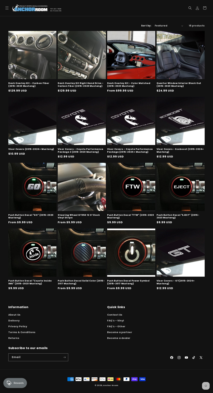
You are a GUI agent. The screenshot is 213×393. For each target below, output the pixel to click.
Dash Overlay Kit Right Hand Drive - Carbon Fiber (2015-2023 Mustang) (81, 85)
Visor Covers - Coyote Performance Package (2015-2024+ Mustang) (130, 150)
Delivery (14, 320)
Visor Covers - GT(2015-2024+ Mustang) (176, 282)
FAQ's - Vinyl (115, 320)
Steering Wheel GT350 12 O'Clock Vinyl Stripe (79, 216)
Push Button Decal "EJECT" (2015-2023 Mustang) (178, 216)
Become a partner (119, 332)
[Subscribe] (64, 357)
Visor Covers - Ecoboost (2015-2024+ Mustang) (180, 150)
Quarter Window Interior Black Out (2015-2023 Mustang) (179, 85)
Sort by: (146, 25)
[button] (7, 8)
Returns (13, 338)
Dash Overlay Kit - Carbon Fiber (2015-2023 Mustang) (28, 85)
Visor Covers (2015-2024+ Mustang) (31, 149)
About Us (14, 314)
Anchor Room (110, 385)
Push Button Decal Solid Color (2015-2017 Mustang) (81, 282)
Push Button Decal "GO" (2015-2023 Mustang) (30, 216)
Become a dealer (118, 338)
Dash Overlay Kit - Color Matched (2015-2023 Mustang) (128, 85)
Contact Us (114, 314)
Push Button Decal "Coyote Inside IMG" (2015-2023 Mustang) (30, 282)
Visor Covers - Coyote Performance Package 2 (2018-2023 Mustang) (80, 150)
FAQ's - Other (116, 326)
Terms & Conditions (21, 332)
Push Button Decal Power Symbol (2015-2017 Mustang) (128, 282)
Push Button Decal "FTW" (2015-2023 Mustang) (130, 216)
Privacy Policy (17, 326)
